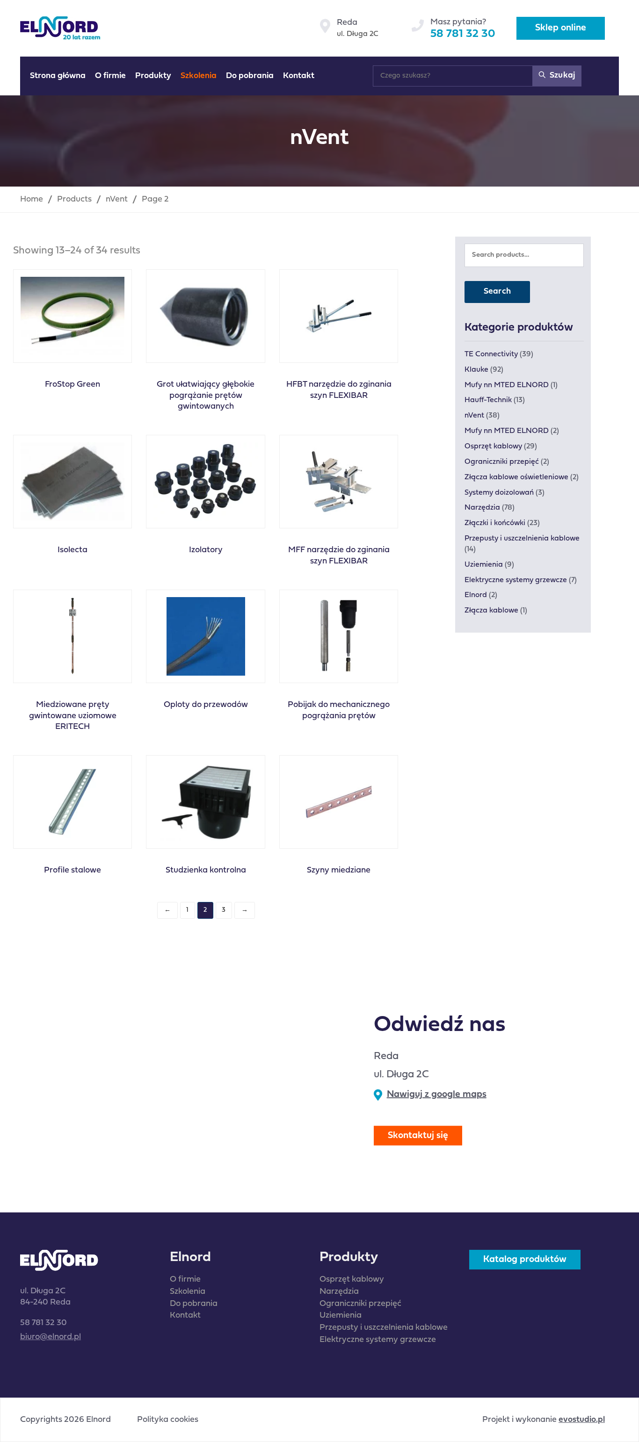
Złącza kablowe (491, 610)
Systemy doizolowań (499, 493)
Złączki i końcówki (495, 523)
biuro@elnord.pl (50, 1337)
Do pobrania (194, 1303)
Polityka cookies (167, 1420)
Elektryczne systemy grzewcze (516, 580)
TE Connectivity (491, 354)
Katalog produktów (524, 1259)
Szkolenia (187, 1291)
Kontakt (185, 1315)
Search (497, 291)
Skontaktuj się (418, 1135)
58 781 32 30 (462, 34)
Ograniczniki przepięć (502, 462)
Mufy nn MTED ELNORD (507, 385)
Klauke (476, 370)
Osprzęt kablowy (493, 446)
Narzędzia (482, 508)
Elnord (476, 595)
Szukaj (561, 75)
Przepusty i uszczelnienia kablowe (522, 538)
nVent (474, 415)
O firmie (185, 1279)
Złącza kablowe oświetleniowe (516, 477)
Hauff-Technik (488, 400)
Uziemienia (484, 565)
